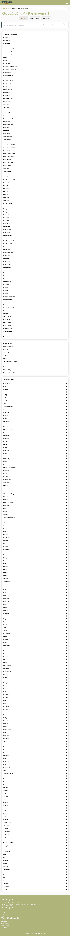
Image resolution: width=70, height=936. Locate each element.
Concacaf (6, 514)
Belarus (5, 441)
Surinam (5, 819)
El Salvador (6, 549)
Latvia (5, 651)
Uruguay (5, 866)
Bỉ (3, 456)
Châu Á (5, 496)
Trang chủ (5, 8)
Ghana (5, 572)
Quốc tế (5, 776)
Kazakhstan (6, 633)
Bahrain (5, 432)
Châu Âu (5, 499)
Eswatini (5, 555)
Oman (5, 741)
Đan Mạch (6, 540)
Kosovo (5, 639)
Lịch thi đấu (4, 912)
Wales (5, 878)
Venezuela (6, 872)
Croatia (5, 528)
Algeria (5, 392)
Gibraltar (5, 575)
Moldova (5, 703)
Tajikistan (6, 816)
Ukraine (5, 863)
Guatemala (6, 581)
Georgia (5, 569)
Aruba (5, 418)
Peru (4, 758)
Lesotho (5, 656)
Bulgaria (5, 476)
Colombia (6, 511)
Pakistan (5, 747)
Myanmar (6, 715)
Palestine (6, 750)
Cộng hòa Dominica (9, 517)
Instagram (6, 923)
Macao (5, 677)
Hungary (5, 604)
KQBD (10, 8)
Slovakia (5, 802)
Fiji (4, 560)
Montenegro (6, 709)
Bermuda (6, 450)
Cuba (4, 531)
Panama (5, 752)
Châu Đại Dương (8, 502)
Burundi (5, 485)
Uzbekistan (6, 869)
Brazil (5, 473)
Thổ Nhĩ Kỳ (6, 831)
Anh (4, 403)
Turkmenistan (7, 851)
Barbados (6, 438)
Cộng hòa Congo (8, 520)
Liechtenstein (7, 665)
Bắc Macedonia (7, 430)
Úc (4, 857)
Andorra (5, 398)
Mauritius (6, 697)
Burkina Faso (7, 479)
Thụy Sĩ (5, 837)
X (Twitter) (6, 925)
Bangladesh (6, 435)
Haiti (4, 592)
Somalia (5, 808)
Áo (4, 409)
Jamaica (5, 627)
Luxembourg (7, 671)
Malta (5, 691)
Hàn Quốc (6, 595)
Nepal (5, 726)
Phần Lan (6, 761)
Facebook (5, 921)
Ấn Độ (5, 395)
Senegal (5, 790)
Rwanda (5, 782)
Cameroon (6, 482)
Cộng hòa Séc (7, 523)
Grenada (5, 578)
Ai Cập (5, 386)
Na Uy (5, 718)
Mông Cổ (6, 706)
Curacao (5, 534)
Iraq (4, 619)
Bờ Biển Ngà (7, 459)
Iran (4, 616)
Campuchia (6, 488)
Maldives (5, 686)
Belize (5, 444)
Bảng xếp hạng (5, 914)
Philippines (6, 767)
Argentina (6, 412)
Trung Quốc (6, 846)
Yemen (5, 889)
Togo (4, 840)
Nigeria (5, 744)
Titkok (5, 927)
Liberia (5, 662)
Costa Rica (6, 526)
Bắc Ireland (6, 427)
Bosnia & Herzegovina (9, 467)
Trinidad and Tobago (9, 843)
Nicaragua (6, 738)
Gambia (5, 566)
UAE (4, 854)
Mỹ (4, 712)
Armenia (5, 415)
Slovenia (5, 805)
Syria (4, 814)
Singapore (6, 796)
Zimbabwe (6, 886)
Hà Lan (5, 590)
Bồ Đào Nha (6, 462)
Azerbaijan (6, 421)
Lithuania (6, 668)
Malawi (5, 680)
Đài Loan (6, 537)
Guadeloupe (6, 584)
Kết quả (3, 911)
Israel (5, 624)
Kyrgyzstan (6, 645)
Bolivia (5, 464)
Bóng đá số (4, 916)
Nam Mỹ (5, 720)
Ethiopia (5, 558)
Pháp (4, 764)
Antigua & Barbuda (8, 406)
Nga (4, 732)
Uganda (5, 860)
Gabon (5, 563)
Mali (4, 688)
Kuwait (5, 642)
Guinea (5, 587)
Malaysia (5, 683)
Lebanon (5, 654)
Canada (5, 491)
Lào (4, 648)
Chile (4, 508)
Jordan (5, 630)
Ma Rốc (5, 674)
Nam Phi (5, 723)
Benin (5, 447)
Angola (5, 400)
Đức (4, 543)
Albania (5, 389)
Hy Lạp (5, 607)
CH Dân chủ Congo (9, 494)
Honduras (6, 598)
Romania (6, 779)
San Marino (6, 784)
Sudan (5, 811)
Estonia (5, 552)
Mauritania (6, 694)
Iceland (5, 610)
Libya (4, 659)
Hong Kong (6, 601)
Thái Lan (5, 828)
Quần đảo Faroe (8, 773)
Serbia (5, 793)
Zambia (5, 883)
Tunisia (5, 848)
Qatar (5, 770)
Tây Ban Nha (7, 822)
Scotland (5, 787)
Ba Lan (5, 424)
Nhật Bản (6, 735)
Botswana (6, 470)
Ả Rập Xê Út (6, 383)
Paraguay (6, 755)
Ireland (5, 622)
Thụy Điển (6, 834)
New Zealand (7, 729)
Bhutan (5, 453)
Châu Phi (6, 505)
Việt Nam (6, 875)
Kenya (5, 636)
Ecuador (5, 546)
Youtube (5, 929)
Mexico (5, 700)
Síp (4, 799)
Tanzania (6, 825)
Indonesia (6, 613)
